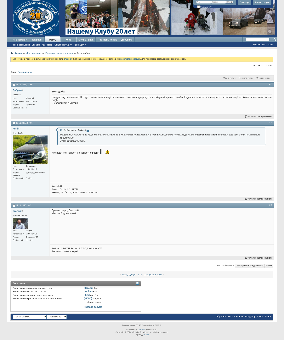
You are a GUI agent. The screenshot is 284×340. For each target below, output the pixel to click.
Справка (36, 45)
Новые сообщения (21, 45)
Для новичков (33, 53)
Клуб (68, 39)
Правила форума (93, 307)
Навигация (79, 45)
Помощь (244, 2)
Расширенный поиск (263, 44)
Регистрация (262, 2)
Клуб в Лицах (86, 39)
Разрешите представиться (59, 53)
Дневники (126, 39)
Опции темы (228, 78)
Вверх (269, 266)
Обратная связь (224, 316)
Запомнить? (206, 7)
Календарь (47, 45)
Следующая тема (153, 274)
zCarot (146, 335)
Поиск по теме (245, 78)
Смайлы (88, 291)
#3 (270, 205)
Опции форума (61, 45)
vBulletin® (141, 330)
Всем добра (25, 72)
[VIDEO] (88, 298)
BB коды (88, 288)
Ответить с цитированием (260, 117)
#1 (270, 84)
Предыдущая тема (132, 274)
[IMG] (87, 295)
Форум (52, 39)
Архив (260, 316)
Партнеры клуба (107, 39)
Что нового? (20, 39)
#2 (270, 123)
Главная (37, 39)
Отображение (262, 78)
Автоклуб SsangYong (244, 316)
